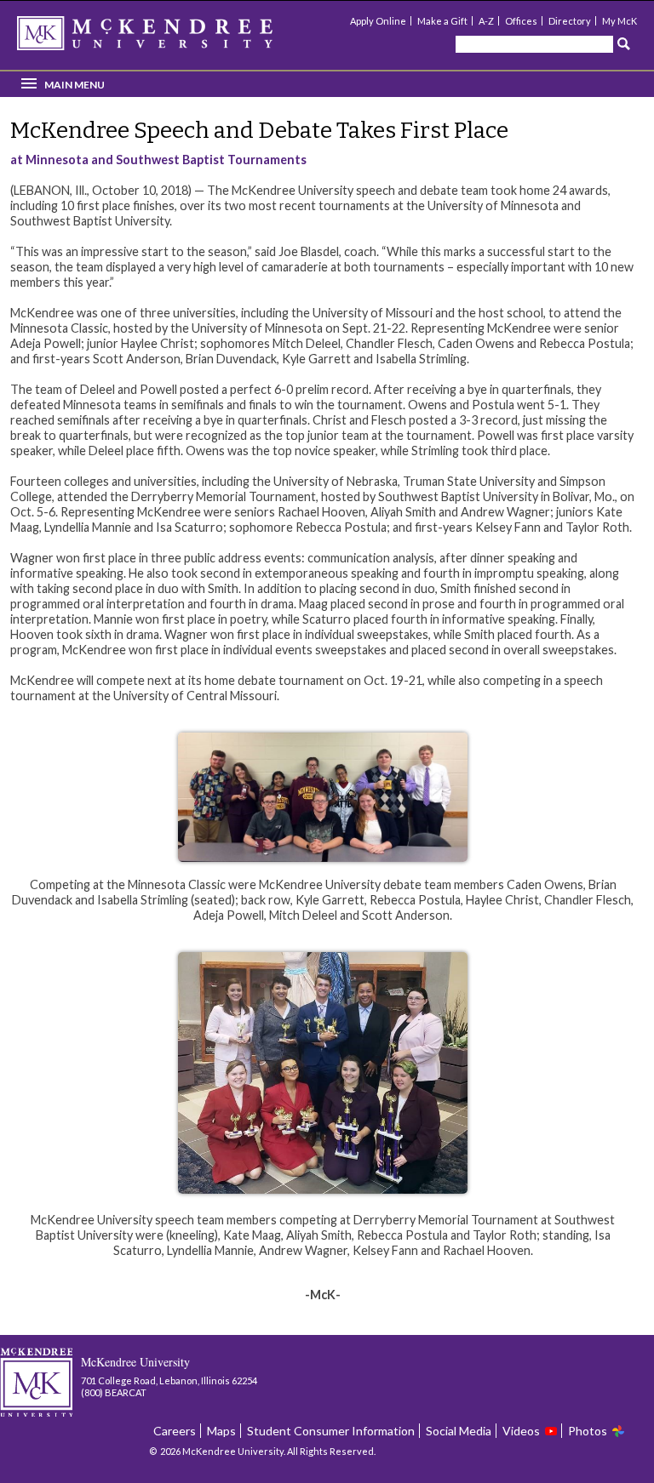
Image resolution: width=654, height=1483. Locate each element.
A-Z (486, 20)
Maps (221, 1430)
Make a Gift (442, 20)
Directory (569, 20)
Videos (521, 1430)
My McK (619, 20)
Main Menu (74, 84)
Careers (174, 1430)
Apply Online (378, 20)
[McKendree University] (167, 38)
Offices (521, 20)
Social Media (458, 1430)
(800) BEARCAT (113, 1392)
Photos (587, 1430)
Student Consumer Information (331, 1430)
